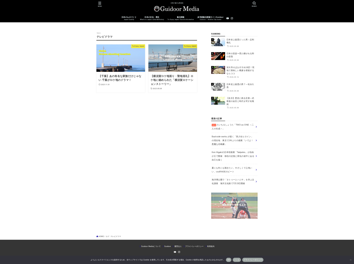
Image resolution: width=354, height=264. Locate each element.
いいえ (237, 260)
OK (228, 260)
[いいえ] (350, 259)
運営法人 (178, 246)
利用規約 (210, 246)
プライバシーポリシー (194, 246)
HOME (101, 236)
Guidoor (167, 246)
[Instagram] (232, 18)
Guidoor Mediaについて (151, 246)
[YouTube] (227, 18)
